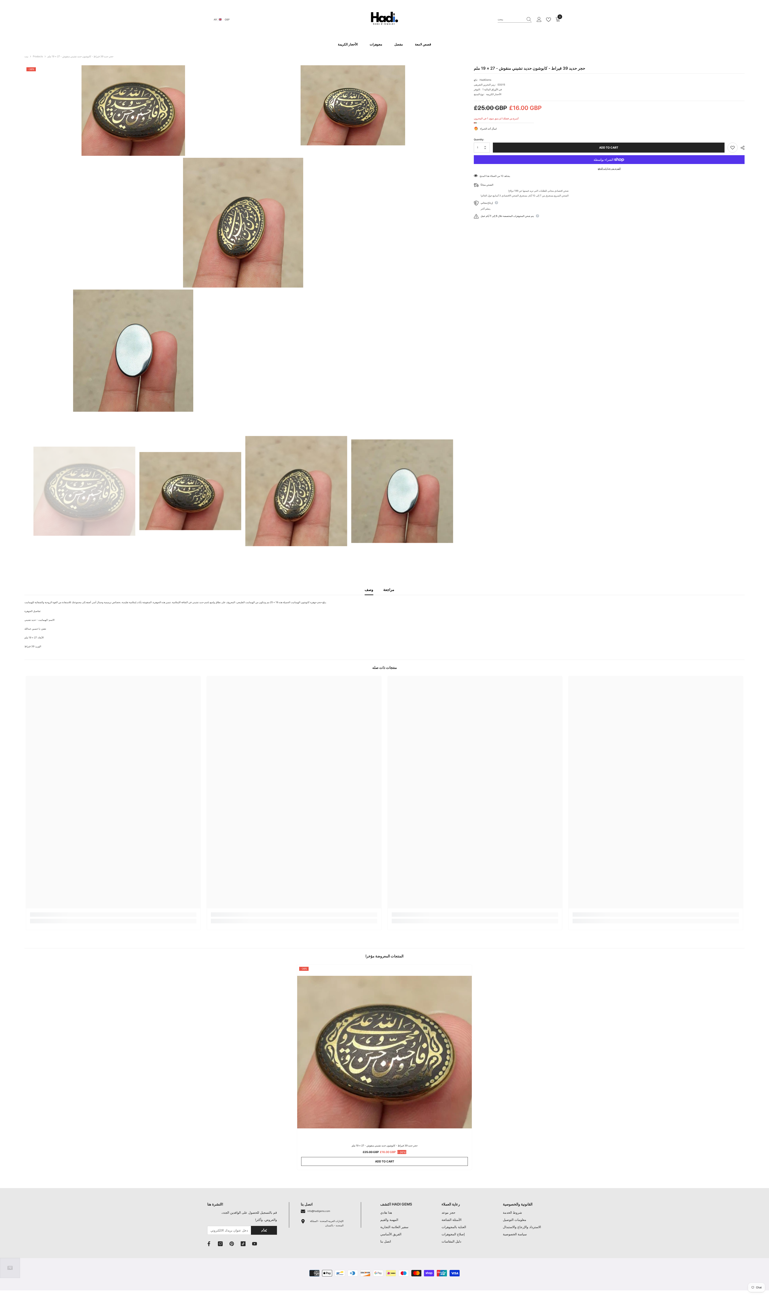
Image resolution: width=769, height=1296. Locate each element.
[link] (113, 914)
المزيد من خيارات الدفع (609, 168)
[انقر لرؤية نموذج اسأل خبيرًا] (10, 1268)
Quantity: (479, 139)
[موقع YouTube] (254, 1244)
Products (38, 56)
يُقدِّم (264, 1230)
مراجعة (388, 590)
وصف (369, 590)
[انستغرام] (220, 1244)
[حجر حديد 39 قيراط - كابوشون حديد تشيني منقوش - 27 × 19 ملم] (384, 1052)
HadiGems (485, 79)
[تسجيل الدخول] (539, 19)
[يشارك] (741, 148)
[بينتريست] (231, 1244)
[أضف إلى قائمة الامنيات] (733, 148)
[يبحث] (515, 19)
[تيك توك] (243, 1244)
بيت (26, 56)
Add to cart (608, 147)
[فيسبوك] (209, 1244)
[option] (84, 491)
